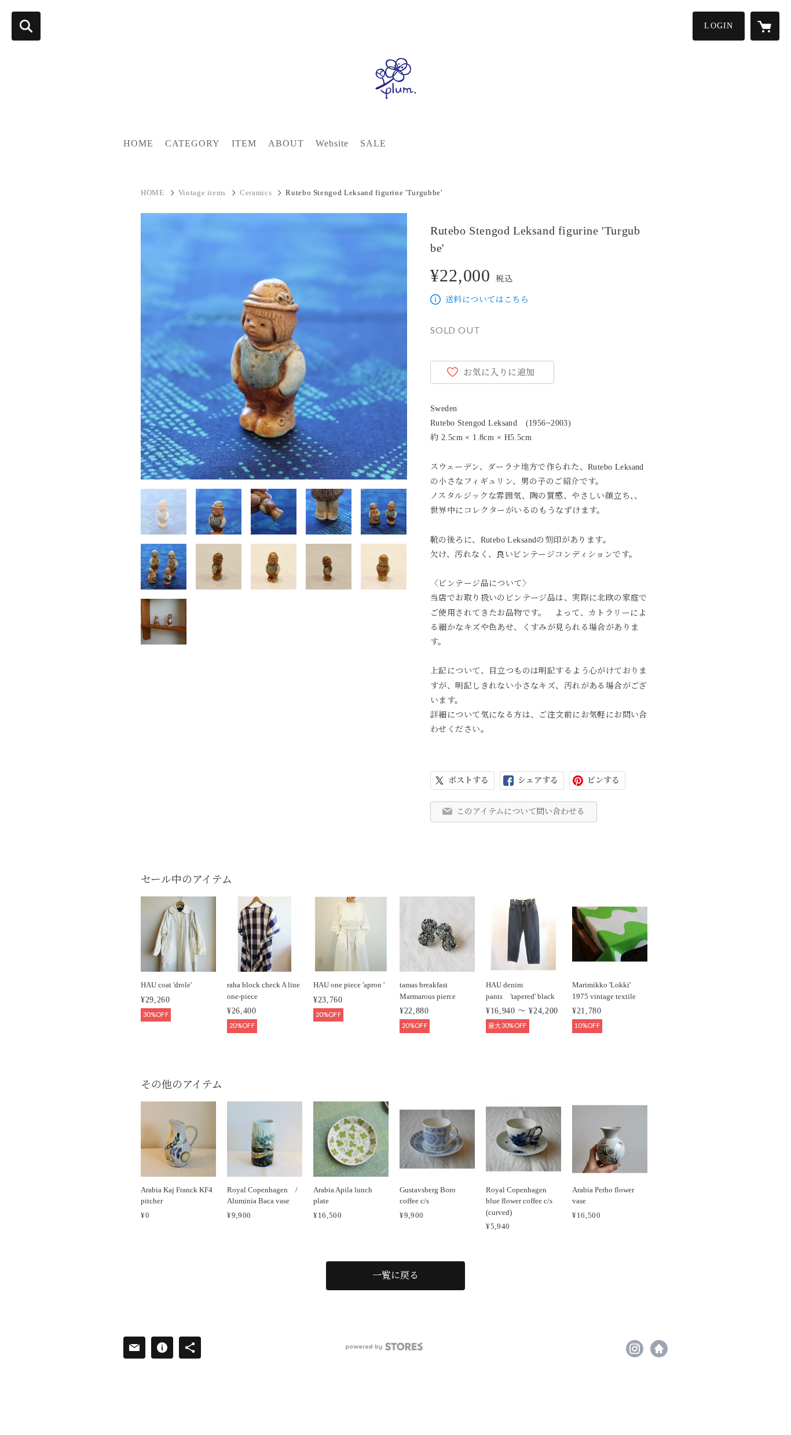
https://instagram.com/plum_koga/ (634, 1348)
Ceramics (256, 192)
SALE (373, 143)
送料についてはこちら (487, 299)
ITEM (244, 143)
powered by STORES (384, 1346)
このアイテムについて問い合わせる (520, 811)
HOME (138, 143)
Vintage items (202, 192)
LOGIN (718, 25)
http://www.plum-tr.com (659, 1348)
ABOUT (286, 143)
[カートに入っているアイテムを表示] (764, 26)
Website (332, 143)
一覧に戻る (395, 1275)
